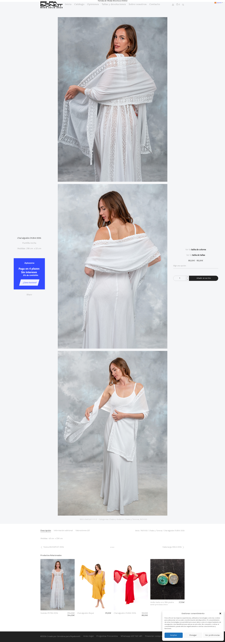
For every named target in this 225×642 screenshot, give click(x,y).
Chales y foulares (116, 519)
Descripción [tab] (45, 530)
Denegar (193, 635)
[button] (220, 613)
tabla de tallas (198, 255)
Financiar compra (153, 636)
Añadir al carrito (204, 278)
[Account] (172, 5)
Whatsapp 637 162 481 (131, 636)
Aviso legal (88, 636)
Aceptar (173, 635)
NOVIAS (143, 519)
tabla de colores (198, 249)
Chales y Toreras (132, 519)
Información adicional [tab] (63, 530)
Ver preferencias (212, 635)
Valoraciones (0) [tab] (82, 530)
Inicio (137, 530)
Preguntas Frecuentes (107, 636)
